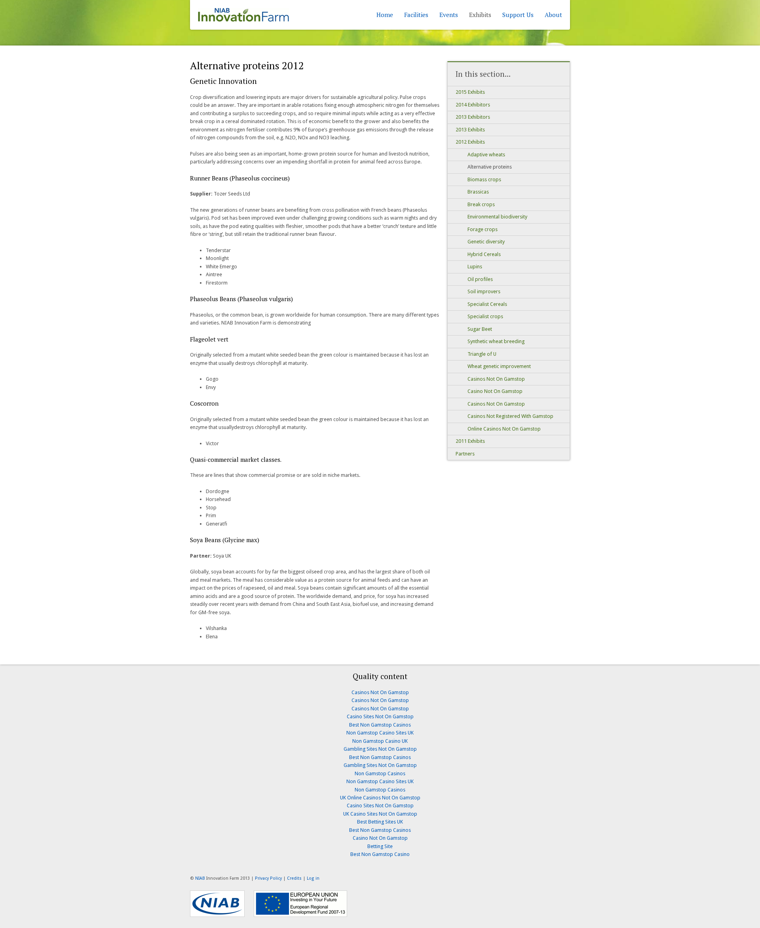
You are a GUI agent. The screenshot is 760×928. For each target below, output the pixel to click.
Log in (313, 878)
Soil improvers (483, 291)
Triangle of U (481, 354)
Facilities (416, 15)
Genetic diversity (486, 242)
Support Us (518, 15)
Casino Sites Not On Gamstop (380, 716)
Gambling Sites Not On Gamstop (380, 749)
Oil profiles (480, 279)
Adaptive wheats (486, 155)
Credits (294, 878)
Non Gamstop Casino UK (380, 741)
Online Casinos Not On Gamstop (504, 429)
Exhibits (480, 15)
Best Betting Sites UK (380, 822)
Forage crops (482, 229)
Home (384, 15)
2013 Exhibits (470, 130)
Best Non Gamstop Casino (380, 854)
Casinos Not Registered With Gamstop (510, 416)
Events (448, 15)
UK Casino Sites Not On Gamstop (380, 814)
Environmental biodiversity (497, 217)
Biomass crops (484, 179)
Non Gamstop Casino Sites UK (380, 733)
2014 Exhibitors (473, 105)
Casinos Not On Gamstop (496, 379)
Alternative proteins (489, 167)
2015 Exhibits (470, 92)
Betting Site (380, 846)
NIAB (200, 878)
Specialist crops (485, 316)
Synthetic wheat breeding (495, 341)
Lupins (474, 266)
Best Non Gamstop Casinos (380, 725)
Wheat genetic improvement (499, 366)
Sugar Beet (479, 329)
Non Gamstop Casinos (380, 773)
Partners (465, 454)
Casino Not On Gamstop (494, 391)
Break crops (481, 204)
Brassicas (478, 192)
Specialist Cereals (487, 304)
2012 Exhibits (470, 142)
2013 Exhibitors (473, 117)
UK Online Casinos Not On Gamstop (380, 798)
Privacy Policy (268, 878)
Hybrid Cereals (484, 254)
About (553, 15)
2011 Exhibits (470, 441)
